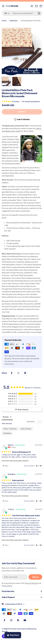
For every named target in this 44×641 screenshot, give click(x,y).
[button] (37, 466)
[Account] (31, 6)
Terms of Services (31, 583)
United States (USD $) (13, 604)
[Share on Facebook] (11, 373)
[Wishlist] (36, 6)
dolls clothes (26, 429)
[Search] (39, 13)
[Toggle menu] (3, 6)
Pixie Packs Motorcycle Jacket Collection (15, 461)
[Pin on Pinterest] (25, 373)
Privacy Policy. (7, 586)
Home (4, 20)
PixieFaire (7, 433)
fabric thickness (9, 429)
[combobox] (22, 13)
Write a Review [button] (23, 410)
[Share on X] (18, 373)
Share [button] (6, 466)
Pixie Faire (12, 629)
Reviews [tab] (6, 417)
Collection (13, 20)
